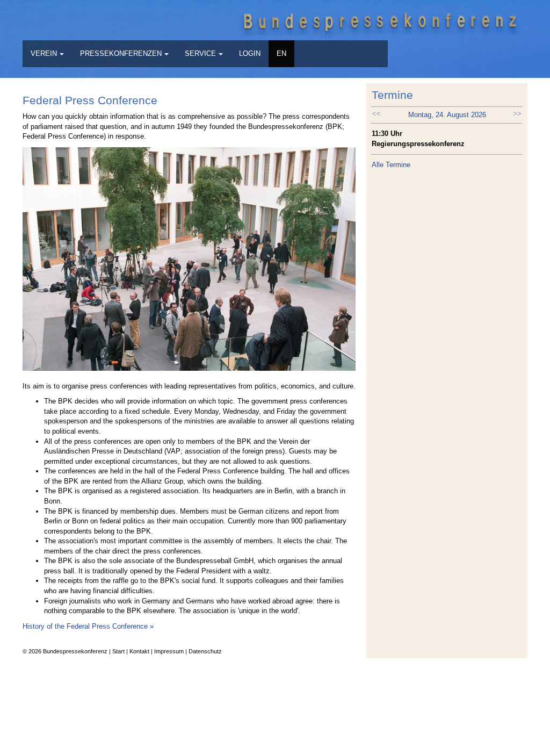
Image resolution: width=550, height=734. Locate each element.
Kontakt (139, 651)
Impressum (169, 651)
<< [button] (376, 114)
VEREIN (44, 53)
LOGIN (249, 53)
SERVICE (200, 53)
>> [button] (517, 114)
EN (281, 53)
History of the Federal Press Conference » (88, 626)
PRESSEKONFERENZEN (121, 53)
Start (118, 651)
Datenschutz (205, 651)
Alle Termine (391, 165)
